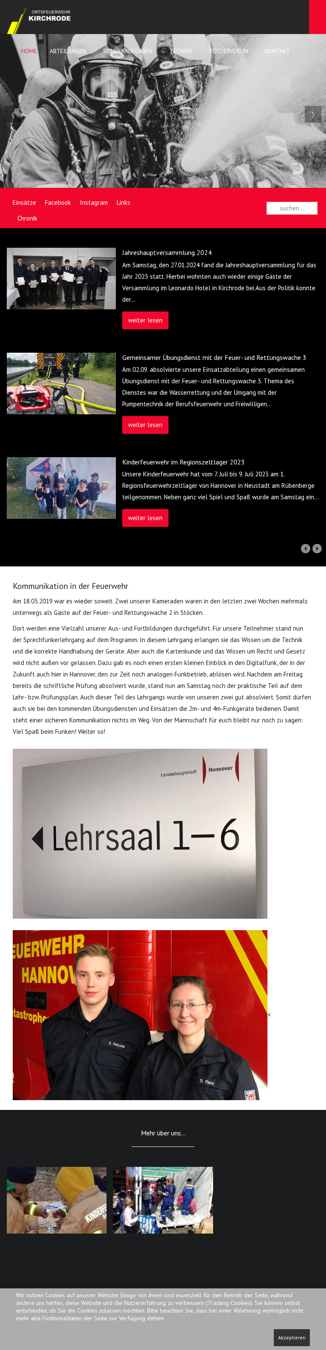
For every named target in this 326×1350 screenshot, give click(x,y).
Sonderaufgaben (127, 51)
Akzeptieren (292, 1337)
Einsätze (24, 202)
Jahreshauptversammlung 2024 (167, 252)
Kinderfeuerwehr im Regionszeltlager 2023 (183, 462)
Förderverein (228, 51)
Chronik (27, 218)
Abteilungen (68, 51)
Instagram (94, 202)
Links (123, 202)
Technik (180, 51)
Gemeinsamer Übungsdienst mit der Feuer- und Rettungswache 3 (214, 357)
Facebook (58, 202)
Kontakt (277, 51)
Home (28, 51)
